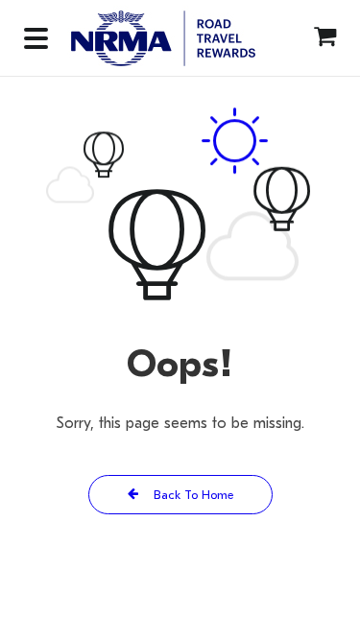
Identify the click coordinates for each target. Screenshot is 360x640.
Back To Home (191, 494)
